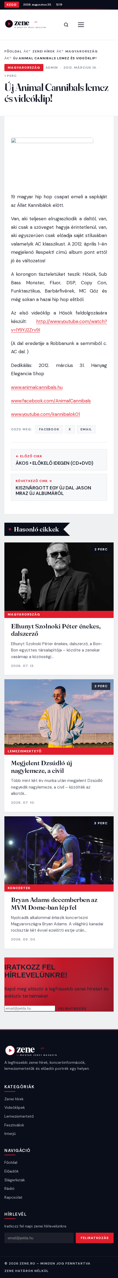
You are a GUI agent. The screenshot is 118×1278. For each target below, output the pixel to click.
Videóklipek (14, 1107)
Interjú (10, 1133)
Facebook (49, 429)
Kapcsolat (13, 1197)
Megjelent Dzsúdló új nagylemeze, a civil (41, 767)
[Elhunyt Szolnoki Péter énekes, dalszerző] (59, 576)
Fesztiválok (14, 1125)
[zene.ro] (29, 24)
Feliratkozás (72, 1008)
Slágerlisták (14, 1179)
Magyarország (81, 51)
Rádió (9, 1188)
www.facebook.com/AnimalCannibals (51, 401)
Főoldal (13, 51)
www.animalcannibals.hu (37, 387)
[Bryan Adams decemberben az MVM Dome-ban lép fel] (59, 850)
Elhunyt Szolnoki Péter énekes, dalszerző (55, 630)
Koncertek (19, 888)
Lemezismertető (24, 751)
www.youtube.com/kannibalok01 (45, 414)
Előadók (11, 1171)
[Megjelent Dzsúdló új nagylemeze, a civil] (59, 713)
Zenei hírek (43, 51)
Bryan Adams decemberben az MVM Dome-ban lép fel (54, 903)
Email (86, 429)
